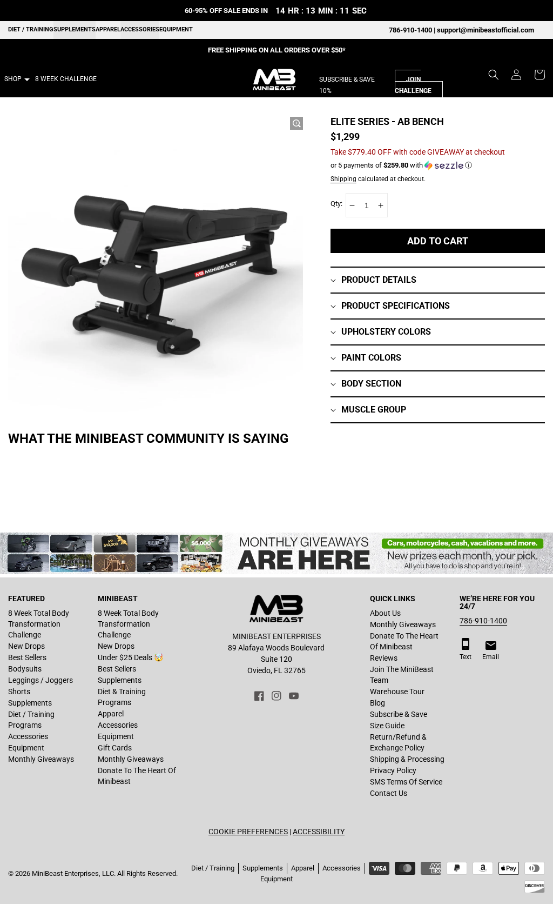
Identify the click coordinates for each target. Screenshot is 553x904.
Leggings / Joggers (40, 680)
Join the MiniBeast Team (402, 674)
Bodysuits (25, 668)
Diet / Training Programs (31, 719)
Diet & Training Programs (122, 697)
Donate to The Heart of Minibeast (137, 776)
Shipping (343, 179)
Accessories (139, 29)
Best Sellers (27, 657)
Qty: (336, 204)
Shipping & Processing (407, 759)
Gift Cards (115, 747)
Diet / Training (30, 29)
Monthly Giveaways (41, 759)
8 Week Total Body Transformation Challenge (38, 624)
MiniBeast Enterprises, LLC (73, 873)
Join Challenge (413, 85)
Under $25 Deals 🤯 (130, 657)
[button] (493, 75)
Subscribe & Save (398, 714)
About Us (385, 613)
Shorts (19, 691)
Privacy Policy (393, 770)
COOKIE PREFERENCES (248, 831)
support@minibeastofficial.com (485, 30)
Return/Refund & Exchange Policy (398, 742)
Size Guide (387, 725)
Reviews (383, 658)
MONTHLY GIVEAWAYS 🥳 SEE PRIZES (277, 50)
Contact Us (388, 793)
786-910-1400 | (413, 30)
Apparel (108, 29)
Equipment (176, 29)
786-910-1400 (483, 620)
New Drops (26, 646)
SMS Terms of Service (406, 781)
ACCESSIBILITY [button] (319, 831)
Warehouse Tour (397, 691)
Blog (377, 703)
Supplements (74, 29)
